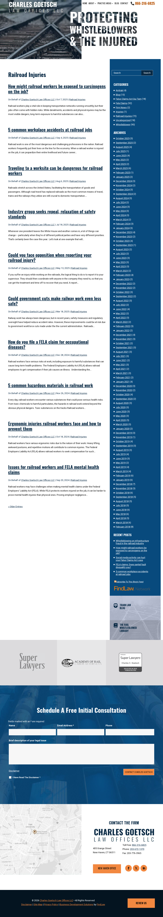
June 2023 (121, 258)
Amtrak (119, 90)
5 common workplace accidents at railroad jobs (50, 129)
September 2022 (124, 296)
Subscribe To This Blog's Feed (129, 582)
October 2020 (123, 394)
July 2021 (121, 356)
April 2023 (121, 266)
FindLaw (101, 904)
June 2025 (121, 155)
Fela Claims (121, 103)
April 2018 (121, 518)
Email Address (65, 725)
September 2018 (124, 497)
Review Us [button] (141, 903)
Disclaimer (14, 771)
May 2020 (121, 416)
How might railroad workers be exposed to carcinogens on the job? (57, 89)
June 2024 (121, 206)
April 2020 (121, 420)
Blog (117, 3)
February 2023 (123, 275)
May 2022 (121, 313)
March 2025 (122, 168)
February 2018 (123, 526)
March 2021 (122, 373)
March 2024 (122, 219)
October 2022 (123, 292)
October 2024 (123, 189)
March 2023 (122, 270)
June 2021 (121, 360)
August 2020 (122, 403)
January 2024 (122, 228)
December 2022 (124, 283)
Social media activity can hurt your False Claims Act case (130, 559)
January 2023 (122, 279)
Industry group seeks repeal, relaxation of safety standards (52, 214)
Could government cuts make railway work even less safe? (54, 301)
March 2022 (122, 322)
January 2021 (122, 381)
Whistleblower (123, 124)
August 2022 (122, 300)
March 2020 (122, 424)
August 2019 (122, 450)
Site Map (38, 904)
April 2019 (121, 467)
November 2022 (124, 287)
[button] (160, 898)
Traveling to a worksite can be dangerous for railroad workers (55, 170)
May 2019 (121, 462)
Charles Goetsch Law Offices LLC (38, 99)
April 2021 (121, 369)
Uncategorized (123, 120)
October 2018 (123, 492)
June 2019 (121, 458)
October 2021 (123, 343)
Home (85, 3)
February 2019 (123, 475)
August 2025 (122, 147)
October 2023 (123, 241)
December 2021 (124, 334)
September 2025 (124, 142)
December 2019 (124, 433)
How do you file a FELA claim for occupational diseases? (48, 344)
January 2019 (122, 480)
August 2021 (122, 352)
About (91, 3)
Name (12, 725)
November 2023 (124, 236)
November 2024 (124, 185)
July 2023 (121, 253)
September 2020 (124, 399)
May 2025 (121, 159)
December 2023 (124, 232)
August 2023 (122, 249)
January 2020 (122, 428)
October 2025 (123, 138)
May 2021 (121, 364)
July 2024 (121, 202)
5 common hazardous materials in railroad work (50, 385)
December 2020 (124, 386)
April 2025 (121, 164)
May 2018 (121, 514)
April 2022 (121, 317)
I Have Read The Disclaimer (26, 777)
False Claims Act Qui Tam (128, 99)
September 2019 (124, 445)
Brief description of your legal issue (27, 740)
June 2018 (121, 509)
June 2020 (121, 411)
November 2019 (124, 437)
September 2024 (124, 194)
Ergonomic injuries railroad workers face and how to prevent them (54, 426)
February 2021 (123, 377)
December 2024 (124, 181)
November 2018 (124, 488)
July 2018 (121, 505)
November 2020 (124, 390)
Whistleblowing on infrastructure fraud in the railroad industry (132, 542)
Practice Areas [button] (104, 3)
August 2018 (122, 501)
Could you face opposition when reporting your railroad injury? (50, 257)
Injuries (119, 111)
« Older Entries (15, 506)
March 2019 (122, 471)
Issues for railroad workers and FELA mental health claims (53, 469)
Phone (109, 725)
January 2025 (122, 177)
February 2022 (123, 326)
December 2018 (124, 484)
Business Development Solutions (76, 904)
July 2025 (121, 151)
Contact (124, 3)
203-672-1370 (137, 849)
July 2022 (121, 305)
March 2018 (122, 522)
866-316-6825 (145, 3)
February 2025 (123, 172)
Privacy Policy (51, 904)
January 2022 (122, 330)
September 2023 (124, 245)
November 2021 (124, 339)
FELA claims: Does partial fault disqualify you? (131, 566)
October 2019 (123, 441)
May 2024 (121, 211)
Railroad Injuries (77, 99)
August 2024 (122, 198)
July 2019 (121, 454)
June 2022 (121, 309)
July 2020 (121, 407)
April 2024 (121, 215)
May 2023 (121, 262)
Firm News (121, 107)
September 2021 (124, 347)
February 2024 (123, 223)
